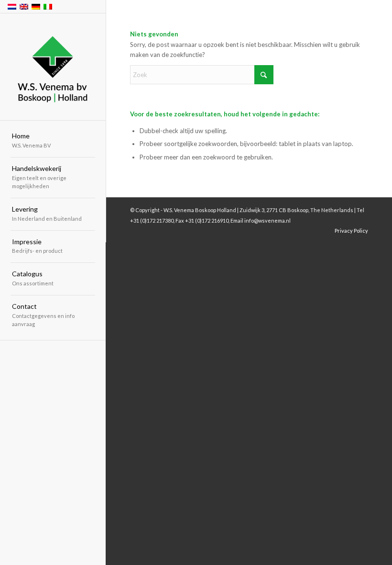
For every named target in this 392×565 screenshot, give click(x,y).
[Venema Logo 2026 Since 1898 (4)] (53, 67)
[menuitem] (53, 141)
